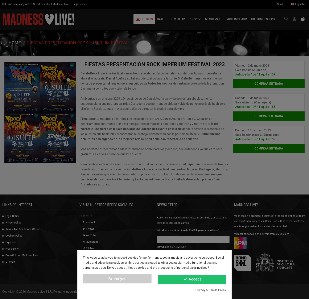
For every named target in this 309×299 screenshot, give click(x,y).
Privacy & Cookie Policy (210, 290)
